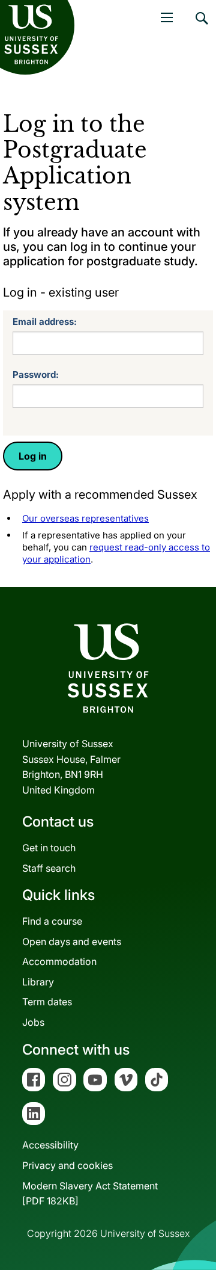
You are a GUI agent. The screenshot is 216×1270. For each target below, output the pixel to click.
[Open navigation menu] (166, 17)
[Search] (201, 27)
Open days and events (71, 942)
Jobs (33, 1022)
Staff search (49, 868)
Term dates (47, 1002)
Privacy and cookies (67, 1165)
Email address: (45, 321)
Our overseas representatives (85, 518)
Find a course (52, 921)
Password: (36, 374)
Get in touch (49, 848)
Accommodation (59, 961)
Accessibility (50, 1145)
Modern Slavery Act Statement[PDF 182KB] (90, 1193)
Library (38, 982)
